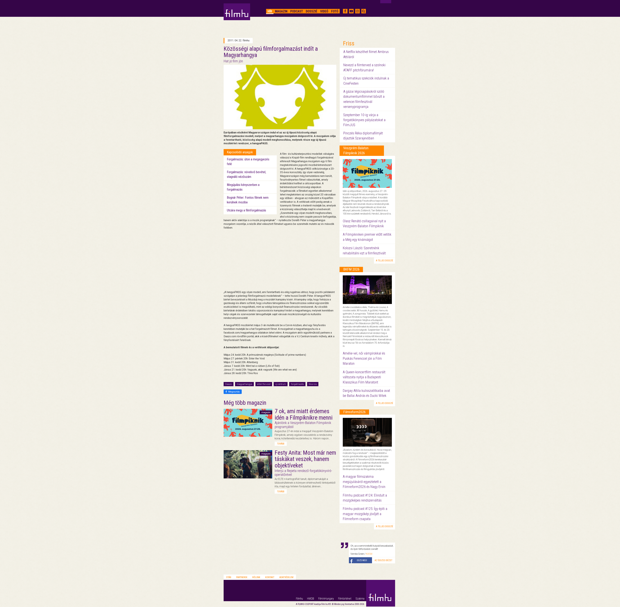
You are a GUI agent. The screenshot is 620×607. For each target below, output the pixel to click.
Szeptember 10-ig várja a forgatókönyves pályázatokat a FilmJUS (364, 120)
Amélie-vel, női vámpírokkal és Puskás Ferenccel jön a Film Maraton (364, 358)
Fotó (334, 11)
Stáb (228, 577)
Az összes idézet (383, 560)
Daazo (228, 384)
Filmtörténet (344, 598)
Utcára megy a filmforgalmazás (246, 210)
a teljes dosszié (384, 260)
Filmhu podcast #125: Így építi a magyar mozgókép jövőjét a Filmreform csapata (365, 514)
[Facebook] (345, 11)
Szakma (360, 598)
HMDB (310, 598)
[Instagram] (357, 11)
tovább (280, 443)
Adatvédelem (286, 577)
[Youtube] (351, 11)
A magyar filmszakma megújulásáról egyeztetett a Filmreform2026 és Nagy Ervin (364, 482)
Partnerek (241, 577)
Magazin (281, 11)
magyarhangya (244, 384)
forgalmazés (297, 384)
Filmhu (299, 598)
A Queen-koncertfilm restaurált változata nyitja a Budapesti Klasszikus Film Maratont (364, 377)
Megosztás (234, 391)
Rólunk (256, 577)
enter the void (263, 384)
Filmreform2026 (354, 412)
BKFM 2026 (351, 269)
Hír (270, 11)
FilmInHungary (326, 598)
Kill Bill (369, 554)
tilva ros (313, 384)
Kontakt (269, 577)
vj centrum (280, 384)
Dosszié (311, 11)
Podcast (296, 11)
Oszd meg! (362, 560)
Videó (324, 11)
